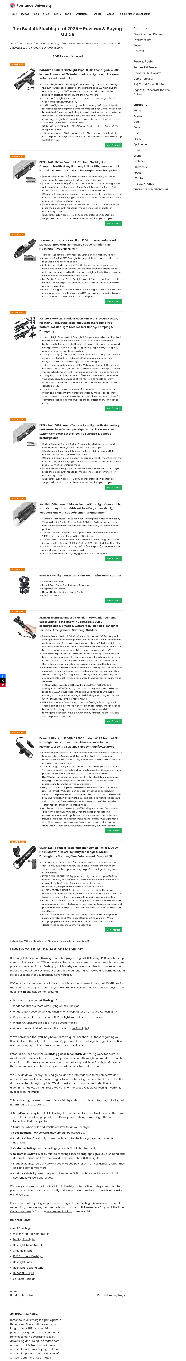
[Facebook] (3, 676)
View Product (113, 145)
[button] (88, 14)
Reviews (25, 14)
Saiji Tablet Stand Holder (149, 84)
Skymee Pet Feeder (146, 67)
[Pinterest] (3, 685)
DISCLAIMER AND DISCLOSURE (135, 14)
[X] (3, 680)
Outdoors (141, 167)
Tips (137, 150)
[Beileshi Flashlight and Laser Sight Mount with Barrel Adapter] (24, 585)
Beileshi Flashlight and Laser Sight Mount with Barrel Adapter (80, 575)
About (137, 45)
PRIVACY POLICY (144, 184)
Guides (57, 14)
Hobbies (140, 161)
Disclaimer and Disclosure (150, 34)
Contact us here (20, 1211)
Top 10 (68, 14)
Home (14, 14)
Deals (46, 14)
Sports (137, 155)
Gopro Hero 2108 (144, 78)
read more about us (59, 1211)
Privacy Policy (142, 40)
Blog (36, 14)
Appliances (140, 144)
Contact (139, 51)
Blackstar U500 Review (147, 73)
